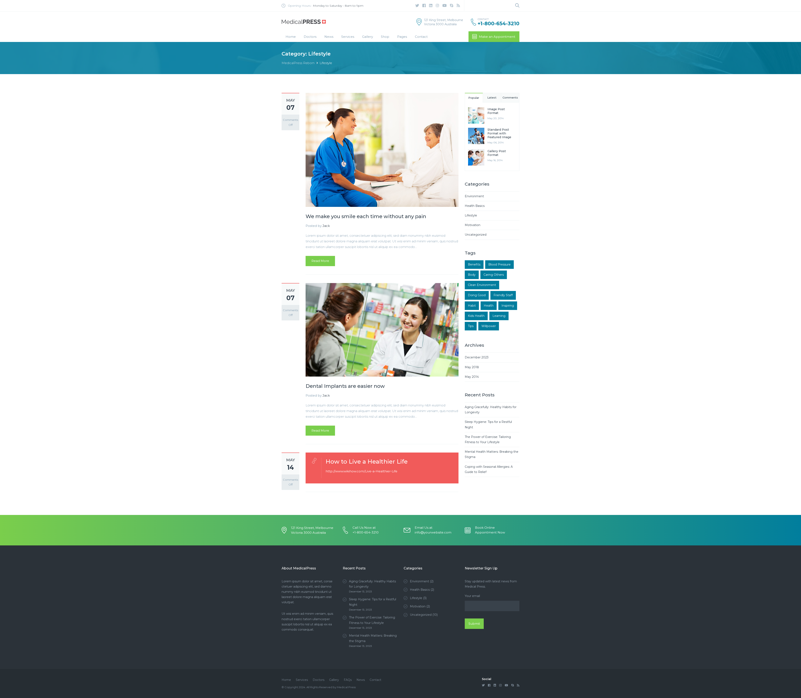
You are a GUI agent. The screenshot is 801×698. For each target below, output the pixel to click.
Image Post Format (496, 111)
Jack (326, 226)
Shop (385, 37)
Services (347, 37)
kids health (476, 316)
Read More (320, 261)
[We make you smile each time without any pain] (382, 150)
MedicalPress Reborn (298, 63)
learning (498, 316)
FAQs (348, 680)
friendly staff (503, 295)
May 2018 (472, 367)
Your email (472, 596)
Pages (402, 37)
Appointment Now (490, 532)
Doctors (310, 37)
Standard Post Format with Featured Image (499, 133)
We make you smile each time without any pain (366, 216)
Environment (474, 196)
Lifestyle (471, 215)
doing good (477, 295)
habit (472, 305)
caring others (494, 275)
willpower (488, 326)
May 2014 (472, 377)
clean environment (482, 285)
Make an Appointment (497, 37)
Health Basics (475, 206)
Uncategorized (475, 234)
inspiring (507, 305)
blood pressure (499, 264)
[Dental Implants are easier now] (382, 329)
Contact (421, 37)
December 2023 (477, 357)
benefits (474, 264)
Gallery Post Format (496, 153)
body (472, 275)
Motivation (472, 225)
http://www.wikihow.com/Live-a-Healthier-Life (361, 471)
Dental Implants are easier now (345, 386)
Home (291, 37)
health (489, 305)
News (328, 37)
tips (471, 326)
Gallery (367, 37)
